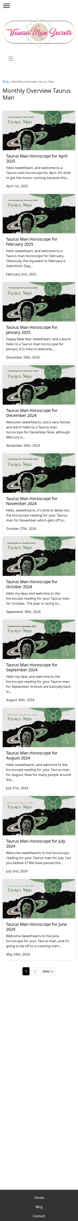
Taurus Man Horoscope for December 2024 (31, 413)
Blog (5, 82)
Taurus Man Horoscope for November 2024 (31, 501)
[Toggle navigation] (11, 58)
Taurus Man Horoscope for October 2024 (31, 584)
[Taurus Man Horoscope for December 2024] (39, 385)
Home (39, 1197)
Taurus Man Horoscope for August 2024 (31, 755)
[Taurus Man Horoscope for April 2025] (39, 130)
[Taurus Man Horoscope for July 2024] (39, 815)
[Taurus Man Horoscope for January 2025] (39, 302)
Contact (39, 1216)
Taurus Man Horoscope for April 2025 (36, 158)
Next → (48, 971)
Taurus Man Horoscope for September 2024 (31, 667)
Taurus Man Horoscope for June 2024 (36, 926)
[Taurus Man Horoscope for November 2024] (39, 473)
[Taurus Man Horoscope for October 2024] (39, 556)
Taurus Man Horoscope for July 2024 (35, 843)
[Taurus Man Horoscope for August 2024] (39, 727)
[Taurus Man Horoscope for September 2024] (39, 639)
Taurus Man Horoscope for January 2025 (31, 329)
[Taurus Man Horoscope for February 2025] (39, 214)
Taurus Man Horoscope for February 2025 (31, 241)
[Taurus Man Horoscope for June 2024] (39, 898)
